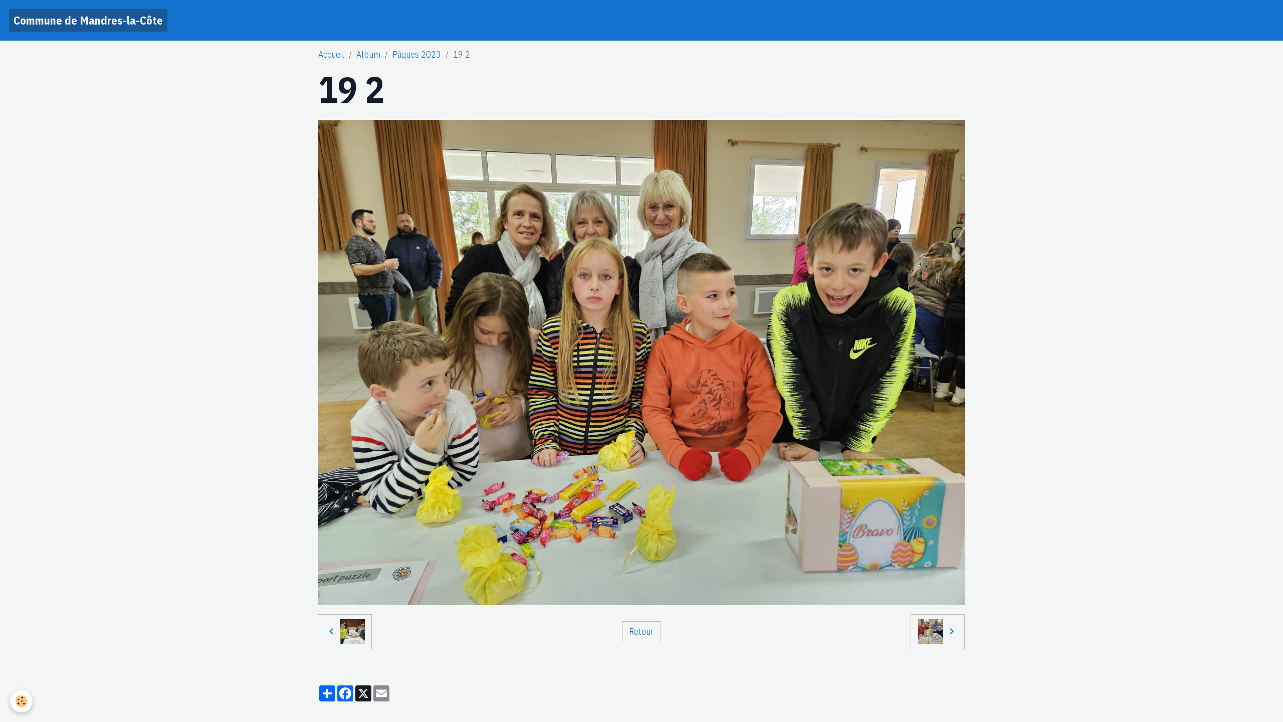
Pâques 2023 (416, 54)
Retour (641, 631)
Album (368, 54)
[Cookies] (21, 701)
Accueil (331, 54)
